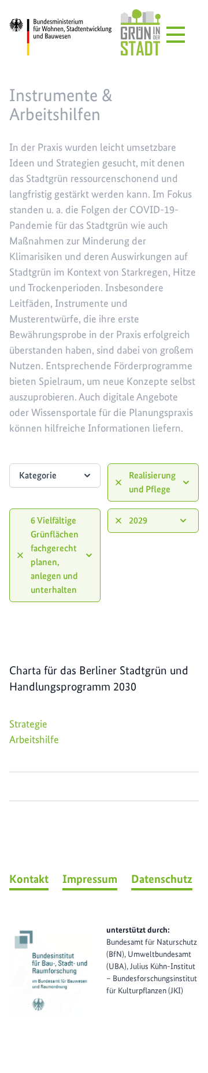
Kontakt (29, 879)
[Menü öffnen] (176, 35)
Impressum (89, 879)
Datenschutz (161, 879)
